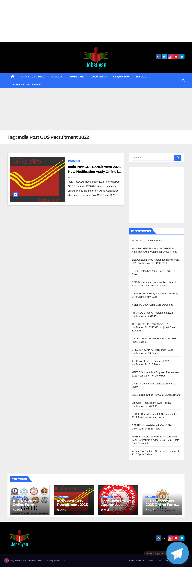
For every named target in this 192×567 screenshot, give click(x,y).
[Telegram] (177, 553)
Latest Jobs (74, 161)
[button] (183, 80)
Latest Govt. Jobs (32, 76)
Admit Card (77, 76)
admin (73, 177)
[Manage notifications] (6, 560)
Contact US (152, 560)
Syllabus (57, 76)
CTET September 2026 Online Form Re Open (161, 505)
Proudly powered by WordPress (21, 560)
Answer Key (99, 76)
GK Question (121, 76)
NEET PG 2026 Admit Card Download (152, 305)
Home (131, 560)
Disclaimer (163, 560)
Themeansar (59, 560)
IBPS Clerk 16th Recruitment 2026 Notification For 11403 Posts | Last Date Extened (153, 327)
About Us (140, 560)
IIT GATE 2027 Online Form (147, 240)
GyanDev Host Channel (26, 84)
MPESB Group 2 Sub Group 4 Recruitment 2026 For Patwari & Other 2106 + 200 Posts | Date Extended (156, 440)
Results (141, 76)
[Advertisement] (90, 21)
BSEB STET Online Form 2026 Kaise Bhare (156, 395)
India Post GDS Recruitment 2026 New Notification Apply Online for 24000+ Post (94, 171)
